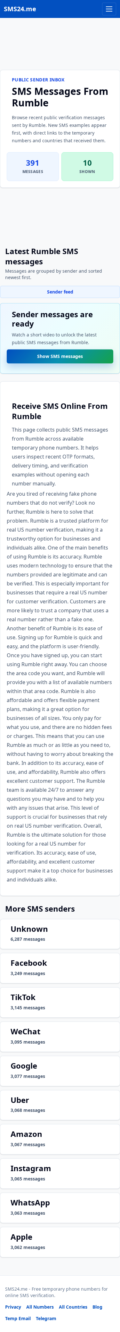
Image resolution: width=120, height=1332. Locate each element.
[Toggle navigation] (109, 9)
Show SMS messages (60, 356)
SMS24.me (20, 8)
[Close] (108, 1298)
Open (27, 1319)
